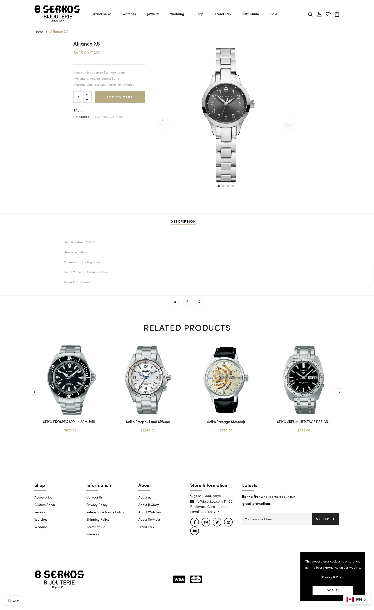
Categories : (82, 117)
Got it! (333, 590)
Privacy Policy (97, 504)
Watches (129, 13)
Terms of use (95, 527)
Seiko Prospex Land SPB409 (148, 422)
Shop (199, 13)
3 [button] (228, 186)
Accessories (43, 497)
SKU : (77, 110)
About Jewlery (148, 504)
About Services (149, 519)
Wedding (177, 13)
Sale (273, 13)
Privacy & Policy (333, 577)
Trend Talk (223, 13)
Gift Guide (251, 13)
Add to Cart (120, 97)
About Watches (149, 512)
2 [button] (223, 186)
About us (144, 497)
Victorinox (117, 117)
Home (39, 31)
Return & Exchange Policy (105, 512)
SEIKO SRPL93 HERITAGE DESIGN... (304, 422)
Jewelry (153, 13)
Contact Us (94, 497)
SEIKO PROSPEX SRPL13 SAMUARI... (70, 422)
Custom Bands (45, 504)
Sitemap (92, 534)
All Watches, (101, 117)
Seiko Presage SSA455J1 (226, 422)
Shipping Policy (98, 519)
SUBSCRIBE (325, 519)
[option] (226, 116)
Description (183, 222)
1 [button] (218, 186)
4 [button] (233, 186)
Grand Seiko (101, 13)
